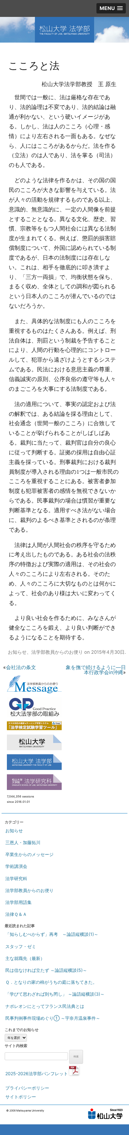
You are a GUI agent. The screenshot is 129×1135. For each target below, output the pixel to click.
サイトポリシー (20, 1096)
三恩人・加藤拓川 (22, 842)
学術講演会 (16, 866)
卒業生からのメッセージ (29, 854)
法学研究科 (16, 878)
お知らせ (17, 652)
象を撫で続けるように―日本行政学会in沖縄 (96, 669)
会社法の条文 (21, 667)
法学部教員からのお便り (57, 652)
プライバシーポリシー (27, 1088)
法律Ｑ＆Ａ (16, 914)
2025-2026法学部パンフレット (37, 1073)
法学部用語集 (18, 902)
